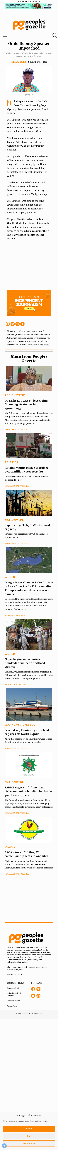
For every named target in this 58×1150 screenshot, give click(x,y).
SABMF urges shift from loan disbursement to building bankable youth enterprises (28, 791)
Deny (29, 1136)
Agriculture (15, 395)
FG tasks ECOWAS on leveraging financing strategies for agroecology (26, 404)
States (10, 846)
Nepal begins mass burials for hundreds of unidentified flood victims (25, 663)
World (10, 577)
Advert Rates (12, 1006)
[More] (22, 324)
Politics (11, 462)
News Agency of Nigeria (17, 430)
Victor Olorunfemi (15, 615)
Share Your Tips (13, 1001)
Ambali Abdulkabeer (15, 685)
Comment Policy (13, 988)
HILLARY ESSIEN (19, 62)
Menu (19, 35)
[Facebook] (8, 324)
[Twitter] (13, 324)
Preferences (29, 1143)
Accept (29, 1128)
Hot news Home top (20, 724)
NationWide (14, 519)
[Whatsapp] (17, 324)
